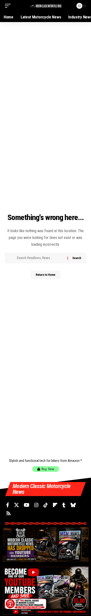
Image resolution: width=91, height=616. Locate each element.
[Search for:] (40, 258)
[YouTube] (27, 505)
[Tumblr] (64, 505)
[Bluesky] (73, 505)
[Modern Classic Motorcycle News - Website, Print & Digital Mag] (45, 5)
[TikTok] (45, 505)
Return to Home (45, 274)
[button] (9, 6)
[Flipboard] (55, 505)
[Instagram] (36, 505)
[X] (16, 505)
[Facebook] (7, 505)
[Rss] (8, 513)
